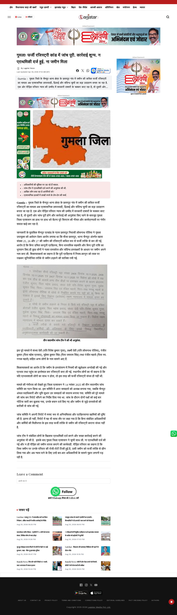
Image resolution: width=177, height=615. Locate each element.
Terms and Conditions (71, 600)
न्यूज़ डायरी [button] (44, 7)
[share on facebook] (77, 71)
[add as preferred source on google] (100, 70)
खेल (118, 7)
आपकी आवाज (96, 7)
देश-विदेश (83, 7)
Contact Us (35, 600)
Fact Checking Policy (138, 600)
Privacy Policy (51, 600)
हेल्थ (135, 7)
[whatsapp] (88, 71)
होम (11, 7)
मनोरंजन (126, 7)
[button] (9, 16)
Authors (155, 600)
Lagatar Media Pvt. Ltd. (99, 607)
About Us (22, 600)
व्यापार (142, 7)
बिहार (73, 7)
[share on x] (83, 71)
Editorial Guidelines (116, 600)
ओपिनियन (109, 7)
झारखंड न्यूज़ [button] (60, 7)
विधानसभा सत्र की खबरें (26, 7)
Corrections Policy (93, 600)
